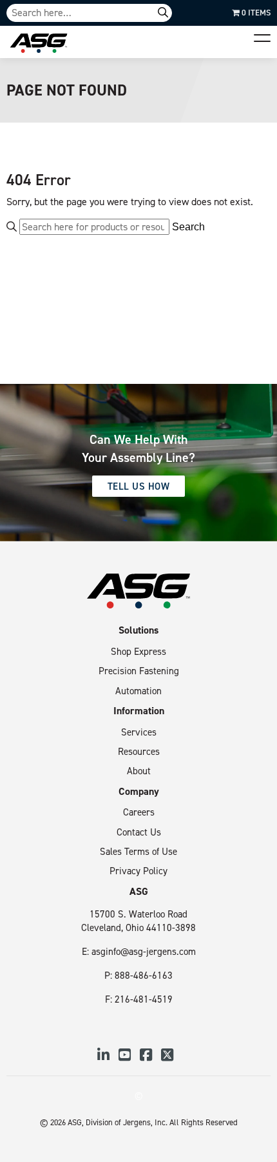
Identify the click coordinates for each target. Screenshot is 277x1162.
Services (139, 732)
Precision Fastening (139, 671)
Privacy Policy (138, 871)
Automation (138, 691)
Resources (139, 751)
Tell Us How (139, 486)
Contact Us (139, 832)
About (139, 771)
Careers (139, 812)
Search (188, 227)
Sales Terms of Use (138, 851)
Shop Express (138, 651)
